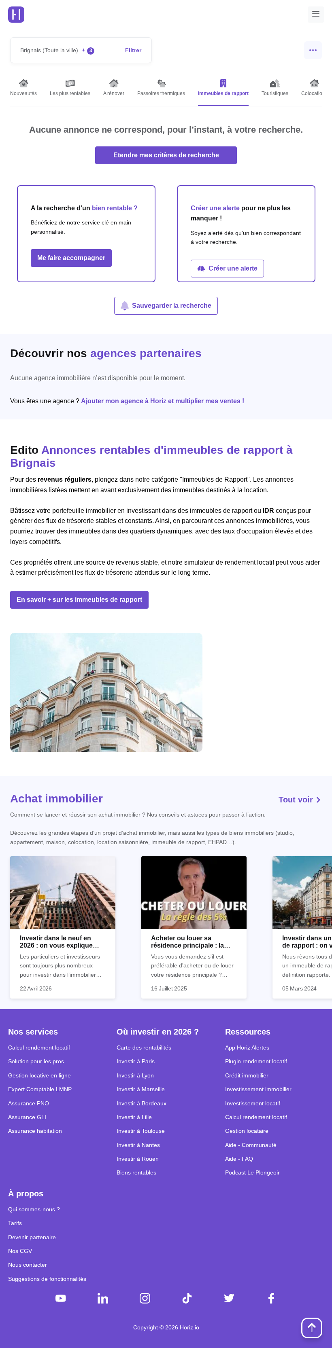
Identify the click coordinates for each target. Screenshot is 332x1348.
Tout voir (297, 799)
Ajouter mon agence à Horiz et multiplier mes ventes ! (162, 401)
